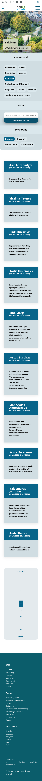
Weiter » (21, 636)
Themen (9, 670)
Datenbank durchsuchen (21, 120)
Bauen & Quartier (12, 698)
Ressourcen (10, 717)
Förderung (10, 672)
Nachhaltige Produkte (14, 711)
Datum (8, 139)
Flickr (8, 742)
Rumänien (10, 73)
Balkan (21, 89)
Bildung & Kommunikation (16, 700)
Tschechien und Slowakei (17, 84)
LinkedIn (9, 731)
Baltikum (9, 78)
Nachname (10, 144)
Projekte (9, 675)
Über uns (9, 684)
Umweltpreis (11, 681)
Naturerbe (10, 678)
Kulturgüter (10, 706)
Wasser (8, 720)
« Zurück (21, 571)
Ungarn (22, 73)
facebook (9, 734)
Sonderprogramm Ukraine (17, 95)
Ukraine (32, 89)
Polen (22, 67)
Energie (9, 703)
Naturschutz (10, 714)
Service (8, 686)
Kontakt (22, 762)
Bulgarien (9, 89)
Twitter (8, 739)
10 (21, 617)
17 (21, 630)
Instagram (10, 737)
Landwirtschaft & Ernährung (17, 709)
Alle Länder (10, 67)
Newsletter (33, 762)
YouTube (9, 745)
